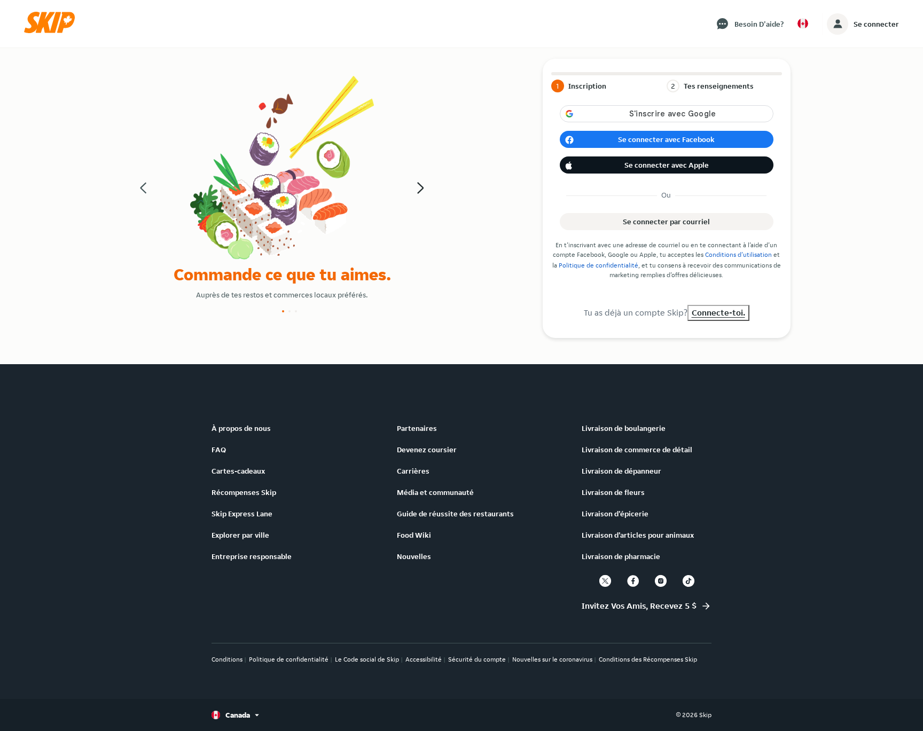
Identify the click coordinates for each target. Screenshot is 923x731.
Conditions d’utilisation (738, 254)
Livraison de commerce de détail (637, 449)
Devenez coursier (427, 449)
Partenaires (417, 428)
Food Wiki (414, 535)
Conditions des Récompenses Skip (648, 659)
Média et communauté (435, 492)
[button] (53, 30)
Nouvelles (414, 556)
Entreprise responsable (252, 556)
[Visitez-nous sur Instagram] (660, 581)
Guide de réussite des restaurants (455, 513)
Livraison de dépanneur (621, 471)
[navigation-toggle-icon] (837, 24)
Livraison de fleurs (613, 492)
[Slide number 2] (289, 311)
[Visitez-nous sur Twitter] (605, 581)
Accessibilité (423, 659)
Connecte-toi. (718, 312)
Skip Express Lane (242, 513)
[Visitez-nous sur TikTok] (688, 581)
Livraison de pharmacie (621, 556)
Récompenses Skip (244, 492)
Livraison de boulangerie (624, 428)
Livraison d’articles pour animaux (638, 535)
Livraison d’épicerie (615, 513)
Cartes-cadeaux (238, 471)
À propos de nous (241, 428)
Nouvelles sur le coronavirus (552, 659)
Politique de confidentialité (598, 265)
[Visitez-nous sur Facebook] (633, 581)
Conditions (227, 659)
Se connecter (876, 24)
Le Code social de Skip (367, 659)
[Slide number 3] (296, 311)
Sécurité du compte (477, 659)
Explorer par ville (240, 535)
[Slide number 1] (283, 311)
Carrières (413, 471)
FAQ (219, 449)
